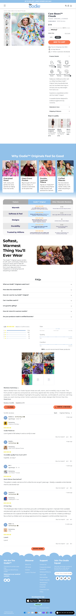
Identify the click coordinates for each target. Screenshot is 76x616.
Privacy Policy (33, 607)
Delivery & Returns (45, 572)
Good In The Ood (30, 572)
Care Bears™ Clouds (14, 472)
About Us (28, 564)
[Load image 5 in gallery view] (7, 43)
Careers (27, 570)
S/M (52, 38)
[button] (5, 5)
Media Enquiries (45, 580)
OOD (58, 37)
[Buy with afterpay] (38, 604)
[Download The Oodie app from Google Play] (44, 601)
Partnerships (44, 577)
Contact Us (43, 564)
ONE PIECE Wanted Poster (16, 448)
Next (69, 123)
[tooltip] (18, 388)
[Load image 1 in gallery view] (7, 16)
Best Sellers (11, 11)
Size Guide (43, 574)
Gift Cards (28, 567)
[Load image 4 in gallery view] (7, 36)
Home (5, 11)
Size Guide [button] (67, 33)
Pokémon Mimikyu (13, 424)
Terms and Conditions (44, 607)
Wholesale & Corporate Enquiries (43, 585)
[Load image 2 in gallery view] (7, 23)
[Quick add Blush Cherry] (65, 127)
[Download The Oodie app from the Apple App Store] (32, 601)
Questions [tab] (20, 403)
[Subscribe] (70, 573)
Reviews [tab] (9, 403)
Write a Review (64, 407)
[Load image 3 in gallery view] (7, 29)
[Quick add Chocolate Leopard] (56, 127)
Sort (56, 413)
